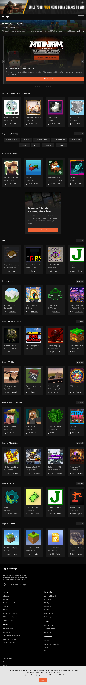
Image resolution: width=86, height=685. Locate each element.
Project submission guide (11, 632)
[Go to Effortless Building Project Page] (11, 112)
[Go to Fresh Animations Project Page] (11, 421)
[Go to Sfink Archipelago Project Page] (11, 380)
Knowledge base (49, 625)
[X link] (20, 584)
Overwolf (47, 640)
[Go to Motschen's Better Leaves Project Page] (55, 421)
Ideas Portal (48, 599)
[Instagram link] (4, 584)
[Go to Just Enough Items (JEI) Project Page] (55, 502)
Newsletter (47, 606)
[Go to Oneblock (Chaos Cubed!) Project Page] (11, 542)
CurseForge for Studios (51, 644)
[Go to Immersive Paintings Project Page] (33, 112)
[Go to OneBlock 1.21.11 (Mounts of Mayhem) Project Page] (33, 542)
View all (80, 241)
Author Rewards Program (11, 635)
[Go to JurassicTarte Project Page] (55, 300)
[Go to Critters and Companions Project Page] (11, 172)
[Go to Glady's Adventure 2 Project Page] (33, 300)
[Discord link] (16, 584)
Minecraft (6, 599)
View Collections (43, 230)
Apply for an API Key (10, 639)
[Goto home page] (7, 17)
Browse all (79, 134)
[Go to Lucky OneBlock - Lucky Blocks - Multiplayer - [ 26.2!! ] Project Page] (55, 542)
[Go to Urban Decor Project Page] (55, 112)
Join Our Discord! (50, 596)
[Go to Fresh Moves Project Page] (33, 421)
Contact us (47, 632)
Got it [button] (43, 680)
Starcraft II (6, 610)
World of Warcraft (9, 603)
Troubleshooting (49, 628)
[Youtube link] (12, 584)
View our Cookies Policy (58, 675)
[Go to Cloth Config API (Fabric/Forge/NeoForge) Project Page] (33, 502)
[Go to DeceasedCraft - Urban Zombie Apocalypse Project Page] (33, 461)
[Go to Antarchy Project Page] (33, 172)
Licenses (5, 665)
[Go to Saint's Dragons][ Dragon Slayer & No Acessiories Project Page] (55, 340)
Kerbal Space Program (10, 613)
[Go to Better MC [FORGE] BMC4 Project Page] (55, 461)
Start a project (8, 628)
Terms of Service (8, 658)
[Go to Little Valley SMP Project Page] (11, 300)
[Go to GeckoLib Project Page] (11, 502)
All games (6, 596)
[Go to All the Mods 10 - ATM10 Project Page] (11, 461)
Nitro (46, 651)
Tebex (46, 647)
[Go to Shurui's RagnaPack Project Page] (33, 340)
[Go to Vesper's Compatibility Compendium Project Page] (11, 259)
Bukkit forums (48, 613)
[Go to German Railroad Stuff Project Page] (33, 259)
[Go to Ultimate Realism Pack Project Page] (11, 340)
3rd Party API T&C (9, 642)
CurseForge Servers (50, 617)
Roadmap (47, 610)
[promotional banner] (43, 7)
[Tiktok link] (8, 584)
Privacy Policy (7, 662)
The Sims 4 (6, 606)
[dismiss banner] (82, 2)
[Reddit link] (24, 584)
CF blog (46, 603)
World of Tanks (8, 620)
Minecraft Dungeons (10, 617)
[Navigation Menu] (3, 17)
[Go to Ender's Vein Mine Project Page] (55, 259)
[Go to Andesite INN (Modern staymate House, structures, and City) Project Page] (55, 380)
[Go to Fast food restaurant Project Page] (33, 380)
